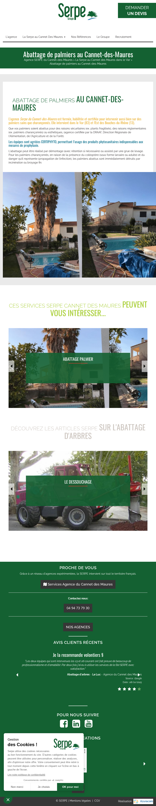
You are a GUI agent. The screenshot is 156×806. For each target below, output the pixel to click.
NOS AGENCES (78, 627)
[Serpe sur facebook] (64, 723)
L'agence (11, 36)
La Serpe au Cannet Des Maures (43, 36)
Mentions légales (81, 800)
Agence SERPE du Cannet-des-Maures (48, 59)
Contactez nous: (78, 598)
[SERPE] (78, 12)
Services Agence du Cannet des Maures (80, 584)
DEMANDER (137, 10)
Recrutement (123, 36)
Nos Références (81, 36)
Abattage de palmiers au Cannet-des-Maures (78, 63)
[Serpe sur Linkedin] (76, 723)
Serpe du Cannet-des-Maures (38, 118)
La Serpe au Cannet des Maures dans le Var (102, 59)
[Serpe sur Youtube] (88, 723)
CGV (97, 800)
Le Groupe (103, 36)
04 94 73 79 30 (78, 608)
